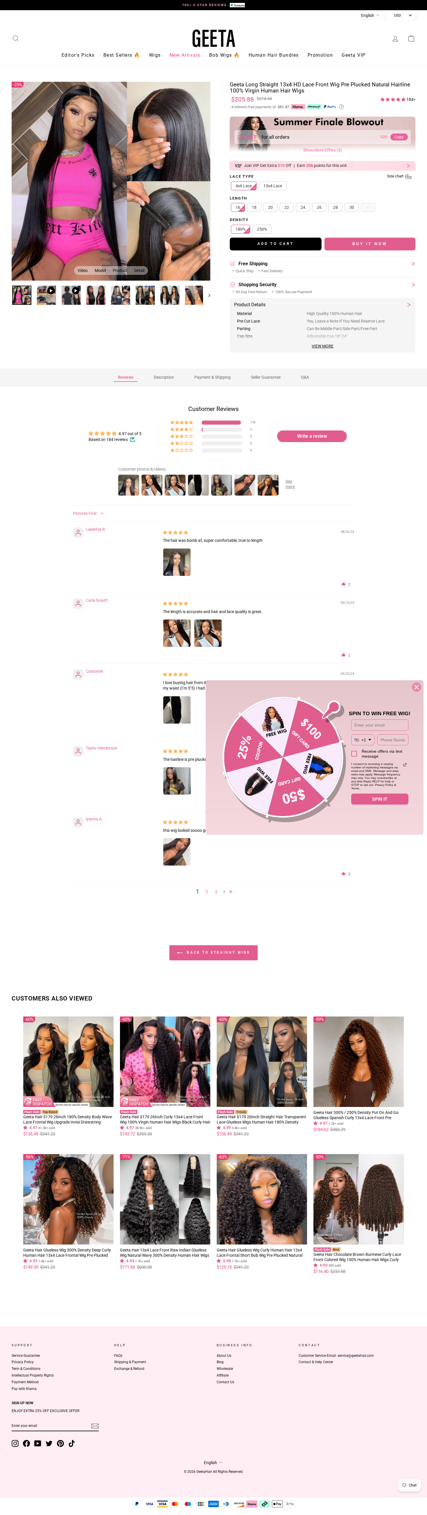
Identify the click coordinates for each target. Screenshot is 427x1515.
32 (368, 207)
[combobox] (362, 739)
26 (319, 207)
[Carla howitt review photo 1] (177, 633)
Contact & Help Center (316, 1362)
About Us (224, 1356)
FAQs (118, 1356)
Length (238, 198)
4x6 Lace (244, 186)
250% (262, 229)
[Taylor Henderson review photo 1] (177, 781)
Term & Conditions (26, 1369)
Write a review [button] (312, 436)
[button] (393, 99)
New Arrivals (185, 55)
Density (239, 220)
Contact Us (225, 1382)
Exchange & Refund (129, 1369)
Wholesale (225, 1369)
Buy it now (369, 243)
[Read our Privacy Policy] (404, 764)
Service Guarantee (26, 1356)
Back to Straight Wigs (217, 952)
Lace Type (317, 177)
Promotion (320, 55)
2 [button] (207, 891)
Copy (399, 137)
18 (254, 207)
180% (240, 229)
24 (303, 207)
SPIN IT (379, 798)
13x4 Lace (272, 186)
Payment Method (25, 1382)
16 (238, 207)
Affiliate (223, 1375)
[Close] (417, 687)
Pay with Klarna (24, 1389)
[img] (175, 532)
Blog (220, 1362)
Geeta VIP (354, 55)
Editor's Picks (78, 55)
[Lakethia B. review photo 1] (177, 562)
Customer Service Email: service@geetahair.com (336, 1356)
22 (286, 207)
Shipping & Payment (130, 1362)
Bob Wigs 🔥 (224, 55)
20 (270, 207)
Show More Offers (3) (322, 150)
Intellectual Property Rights (33, 1375)
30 (351, 207)
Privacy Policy (23, 1362)
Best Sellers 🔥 (121, 55)
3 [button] (216, 891)
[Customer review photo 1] (177, 710)
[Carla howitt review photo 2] (208, 633)
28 (335, 207)
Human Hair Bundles (274, 55)
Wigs (155, 55)
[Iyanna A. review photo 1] (177, 852)
